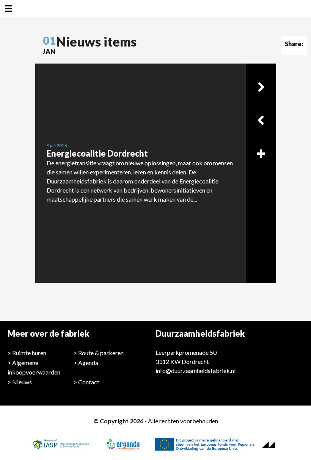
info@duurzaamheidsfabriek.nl (196, 370)
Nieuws (22, 381)
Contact (88, 381)
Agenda (88, 362)
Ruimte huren (29, 352)
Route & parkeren (101, 352)
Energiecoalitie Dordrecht (97, 153)
